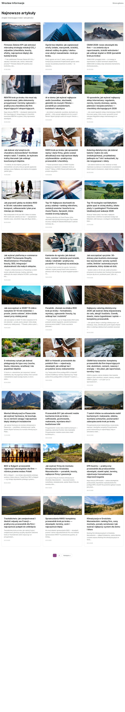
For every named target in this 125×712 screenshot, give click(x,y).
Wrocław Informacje (13, 3)
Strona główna (118, 3)
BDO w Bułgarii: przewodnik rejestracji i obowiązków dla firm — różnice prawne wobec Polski (20, 469)
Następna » (67, 555)
